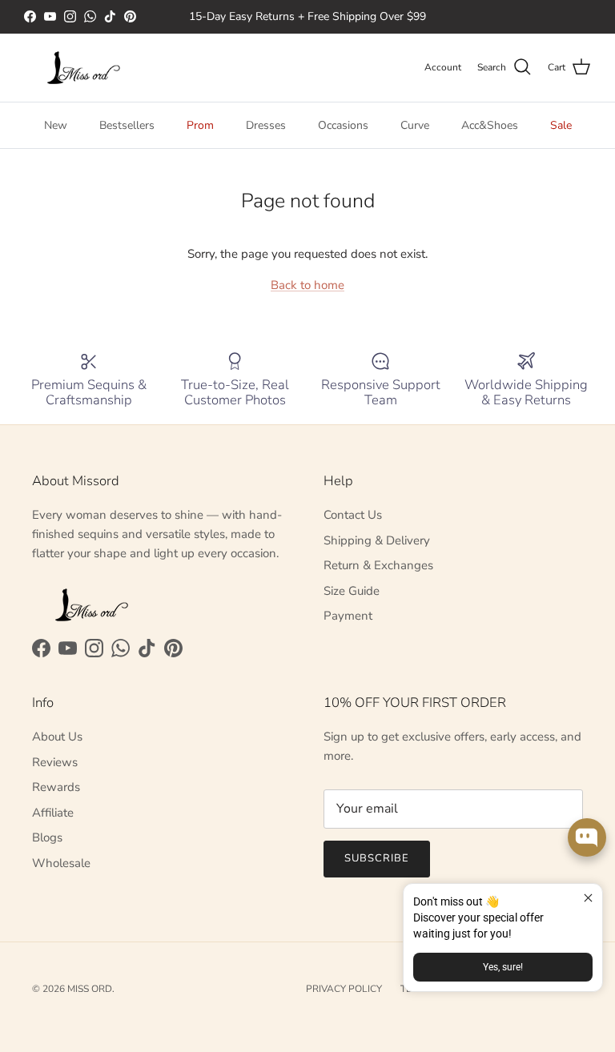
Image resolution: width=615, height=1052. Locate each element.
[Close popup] (588, 898)
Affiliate (53, 813)
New (55, 125)
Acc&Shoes (489, 125)
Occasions (343, 125)
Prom (200, 125)
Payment (348, 616)
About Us (57, 737)
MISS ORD (89, 988)
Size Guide (352, 591)
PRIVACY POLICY (344, 988)
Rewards (56, 787)
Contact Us (353, 515)
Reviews (55, 762)
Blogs (47, 837)
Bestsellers (127, 125)
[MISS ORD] (84, 68)
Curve (414, 125)
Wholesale (61, 863)
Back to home (307, 285)
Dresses (266, 125)
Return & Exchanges (378, 565)
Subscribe (376, 858)
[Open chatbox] (587, 837)
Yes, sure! (503, 967)
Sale (561, 125)
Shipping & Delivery (377, 540)
